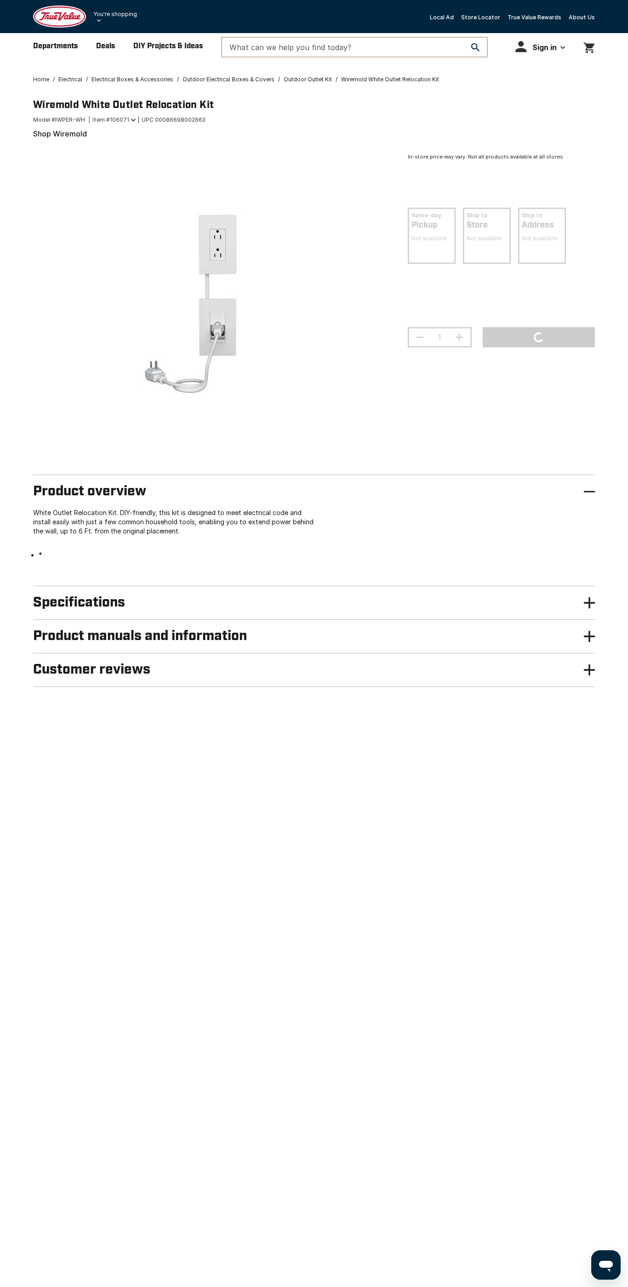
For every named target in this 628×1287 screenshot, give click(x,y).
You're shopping (115, 14)
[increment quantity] (459, 337)
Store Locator (480, 17)
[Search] (475, 47)
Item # (110, 119)
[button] (540, 46)
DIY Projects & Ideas (168, 46)
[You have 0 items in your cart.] (589, 46)
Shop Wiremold (60, 133)
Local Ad (442, 17)
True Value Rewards (534, 17)
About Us (582, 17)
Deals (105, 46)
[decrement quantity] (420, 337)
